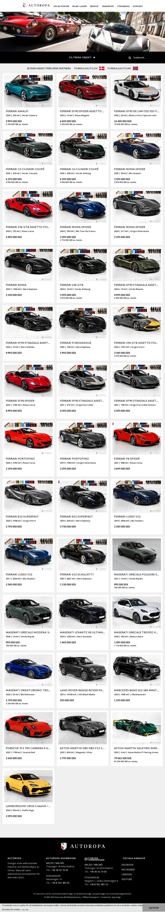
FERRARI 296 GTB (71, 284)
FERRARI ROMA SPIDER (129, 168)
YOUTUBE (126, 879)
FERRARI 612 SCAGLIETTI (77, 574)
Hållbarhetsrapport (91, 897)
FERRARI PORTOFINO (20, 458)
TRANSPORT (108, 6)
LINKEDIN (126, 874)
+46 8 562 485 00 (60, 882)
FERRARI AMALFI (17, 111)
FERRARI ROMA (16, 284)
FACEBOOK (127, 864)
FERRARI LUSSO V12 (127, 516)
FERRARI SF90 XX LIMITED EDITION (136, 111)
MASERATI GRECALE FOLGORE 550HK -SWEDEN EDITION (136, 574)
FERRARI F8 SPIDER (127, 458)
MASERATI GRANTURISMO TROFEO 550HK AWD (28, 690)
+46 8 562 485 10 (99, 884)
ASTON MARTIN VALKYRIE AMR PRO (136, 748)
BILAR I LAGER (80, 6)
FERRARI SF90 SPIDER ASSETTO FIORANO (82, 111)
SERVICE (94, 6)
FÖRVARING (123, 6)
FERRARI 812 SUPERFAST (22, 516)
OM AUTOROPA (61, 6)
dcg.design (116, 897)
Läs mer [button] (25, 910)
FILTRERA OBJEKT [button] (80, 57)
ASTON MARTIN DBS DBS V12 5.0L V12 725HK (82, 748)
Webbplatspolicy (73, 897)
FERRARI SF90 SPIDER (20, 400)
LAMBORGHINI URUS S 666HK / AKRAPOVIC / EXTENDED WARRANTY (28, 805)
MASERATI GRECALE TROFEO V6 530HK (136, 632)
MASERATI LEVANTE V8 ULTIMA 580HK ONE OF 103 (82, 632)
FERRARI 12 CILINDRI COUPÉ (25, 168)
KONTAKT (138, 6)
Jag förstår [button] (154, 908)
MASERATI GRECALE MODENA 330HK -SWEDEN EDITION (28, 632)
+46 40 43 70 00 (59, 870)
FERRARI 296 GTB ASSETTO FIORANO (28, 226)
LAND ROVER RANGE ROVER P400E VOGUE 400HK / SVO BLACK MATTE (82, 690)
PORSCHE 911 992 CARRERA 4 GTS (28, 748)
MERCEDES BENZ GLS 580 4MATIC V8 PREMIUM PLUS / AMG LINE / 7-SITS (136, 690)
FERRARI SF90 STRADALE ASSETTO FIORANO (136, 284)
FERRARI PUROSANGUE (75, 342)
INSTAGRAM (128, 869)
